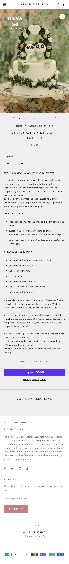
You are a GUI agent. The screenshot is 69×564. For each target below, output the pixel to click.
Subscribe (16, 509)
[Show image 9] (46, 118)
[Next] (55, 118)
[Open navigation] (4, 4)
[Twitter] (12, 468)
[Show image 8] (43, 118)
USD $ (33, 525)
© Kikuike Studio (34, 532)
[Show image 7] (39, 118)
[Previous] (13, 118)
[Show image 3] (26, 118)
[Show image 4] (29, 118)
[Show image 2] (22, 118)
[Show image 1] (19, 118)
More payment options (34, 379)
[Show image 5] (33, 118)
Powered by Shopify (34, 536)
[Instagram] (20, 468)
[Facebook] (5, 468)
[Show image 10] (49, 118)
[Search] (59, 4)
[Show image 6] (36, 118)
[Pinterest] (27, 468)
